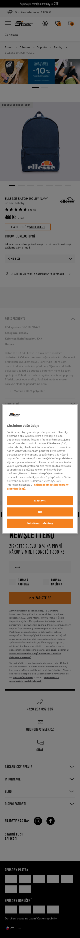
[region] (40, 469)
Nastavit (40, 500)
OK (40, 511)
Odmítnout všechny (40, 523)
